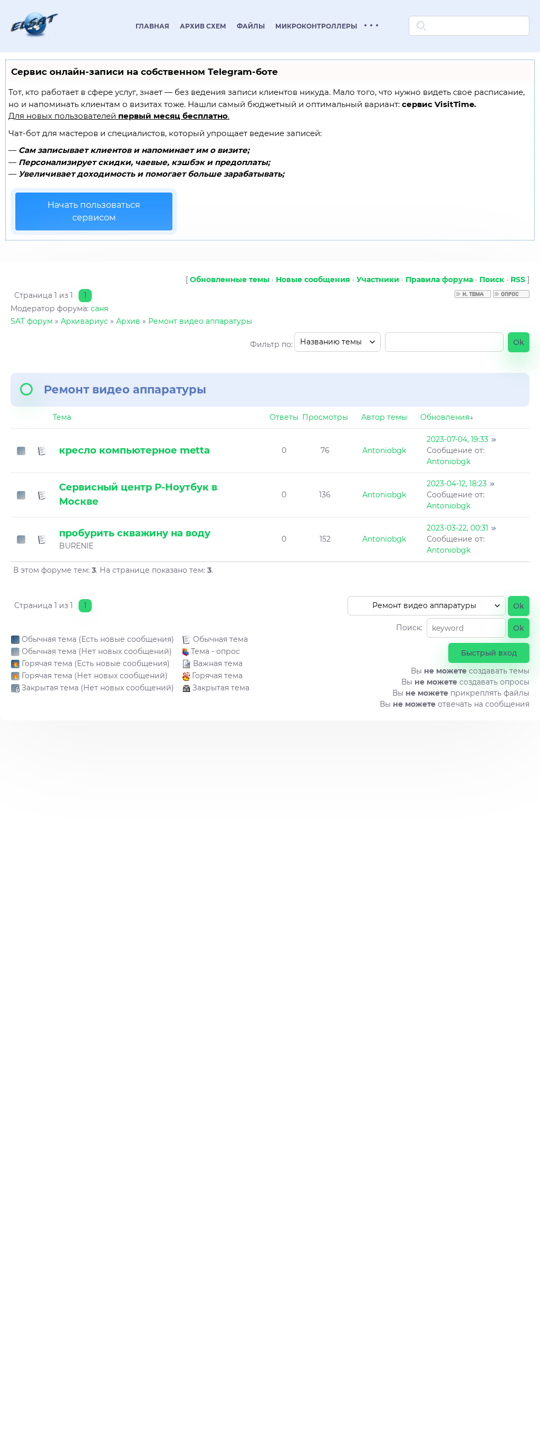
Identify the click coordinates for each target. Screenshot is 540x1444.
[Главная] (34, 44)
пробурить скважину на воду (134, 533)
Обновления (444, 417)
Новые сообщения (313, 279)
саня (99, 308)
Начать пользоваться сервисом (93, 211)
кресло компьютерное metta (134, 450)
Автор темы (384, 417)
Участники (377, 279)
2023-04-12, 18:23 (457, 483)
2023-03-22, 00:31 (457, 528)
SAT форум (32, 321)
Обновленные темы (229, 279)
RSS (517, 279)
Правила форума (439, 279)
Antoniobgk (384, 450)
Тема (62, 417)
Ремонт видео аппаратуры (200, 321)
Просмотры (325, 417)
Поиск (491, 279)
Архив (128, 321)
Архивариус (84, 321)
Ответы (283, 417)
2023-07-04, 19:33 (457, 439)
